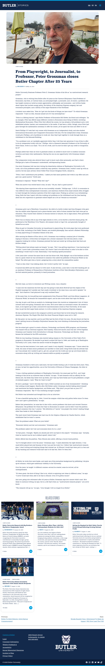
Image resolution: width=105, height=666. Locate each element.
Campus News (19, 66)
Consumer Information (11, 642)
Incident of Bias (8, 653)
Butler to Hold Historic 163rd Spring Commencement (14, 619)
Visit (93, 5)
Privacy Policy (8, 656)
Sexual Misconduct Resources (13, 650)
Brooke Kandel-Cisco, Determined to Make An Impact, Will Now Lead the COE (87, 619)
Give (96, 5)
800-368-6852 (33, 639)
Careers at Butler (9, 635)
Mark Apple (41, 529)
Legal (5, 639)
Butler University (77, 531)
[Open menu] (100, 5)
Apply (89, 5)
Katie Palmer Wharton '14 (8, 529)
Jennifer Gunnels (7, 586)
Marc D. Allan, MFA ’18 (20, 86)
